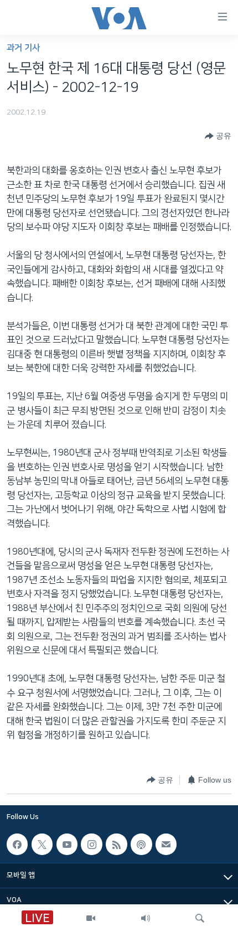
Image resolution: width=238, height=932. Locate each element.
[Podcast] (141, 844)
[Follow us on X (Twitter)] (42, 844)
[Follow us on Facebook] (17, 844)
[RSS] (116, 844)
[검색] (199, 918)
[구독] (166, 844)
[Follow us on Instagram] (91, 844)
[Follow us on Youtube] (66, 844)
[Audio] (145, 918)
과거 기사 (23, 48)
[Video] (90, 918)
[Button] (218, 136)
